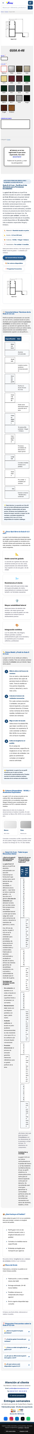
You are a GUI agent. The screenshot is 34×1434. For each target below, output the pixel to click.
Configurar (21, 1427)
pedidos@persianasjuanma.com (19, 1388)
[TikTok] (23, 1419)
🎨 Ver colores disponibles (14, 263)
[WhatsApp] (28, 1419)
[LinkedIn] (17, 1419)
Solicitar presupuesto (18, 1395)
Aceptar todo (24, 1431)
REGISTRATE (17, 157)
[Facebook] (6, 1419)
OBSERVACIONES (6, 118)
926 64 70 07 (14, 1391)
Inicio (2, 12)
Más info (26, 1427)
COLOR (3, 64)
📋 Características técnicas (14, 257)
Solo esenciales (10, 1431)
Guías (6, 12)
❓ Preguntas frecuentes (13, 269)
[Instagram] (11, 1419)
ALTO (3, 56)
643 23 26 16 (23, 1391)
